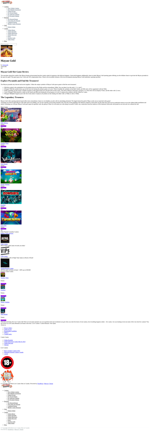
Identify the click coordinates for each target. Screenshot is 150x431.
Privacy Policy (8, 328)
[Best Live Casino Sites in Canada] (7, 3)
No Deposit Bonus (13, 19)
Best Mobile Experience (14, 10)
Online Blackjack (12, 33)
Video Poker (11, 39)
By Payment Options (13, 16)
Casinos (6, 6)
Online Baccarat (12, 35)
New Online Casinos (13, 8)
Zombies (3, 205)
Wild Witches (4, 123)
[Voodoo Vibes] (11, 142)
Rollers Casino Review (7, 233)
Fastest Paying (12, 11)
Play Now (3, 126)
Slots (5, 25)
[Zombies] (11, 203)
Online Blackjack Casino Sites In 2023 (14, 341)
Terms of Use (8, 329)
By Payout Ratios (12, 13)
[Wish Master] (11, 162)
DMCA (6, 332)
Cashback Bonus (12, 22)
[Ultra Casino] (5, 242)
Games (6, 28)
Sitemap (6, 345)
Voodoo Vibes (5, 143)
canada (6, 354)
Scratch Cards (11, 38)
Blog (5, 41)
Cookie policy (8, 334)
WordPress (40, 383)
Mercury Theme (48, 383)
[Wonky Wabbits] (11, 183)
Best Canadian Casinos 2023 (12, 350)
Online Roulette (12, 31)
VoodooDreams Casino (7, 268)
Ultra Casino (4, 244)
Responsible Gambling (10, 331)
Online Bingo (11, 30)
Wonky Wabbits (5, 184)
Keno (9, 36)
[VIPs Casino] (5, 254)
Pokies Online (11, 27)
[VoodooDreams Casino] (5, 267)
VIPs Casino (4, 256)
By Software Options (13, 14)
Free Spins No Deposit (14, 20)
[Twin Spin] (11, 224)
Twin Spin (3, 225)
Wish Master (4, 164)
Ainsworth (5, 65)
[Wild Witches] (11, 121)
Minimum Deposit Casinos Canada (13, 352)
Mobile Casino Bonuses (14, 24)
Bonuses (6, 17)
